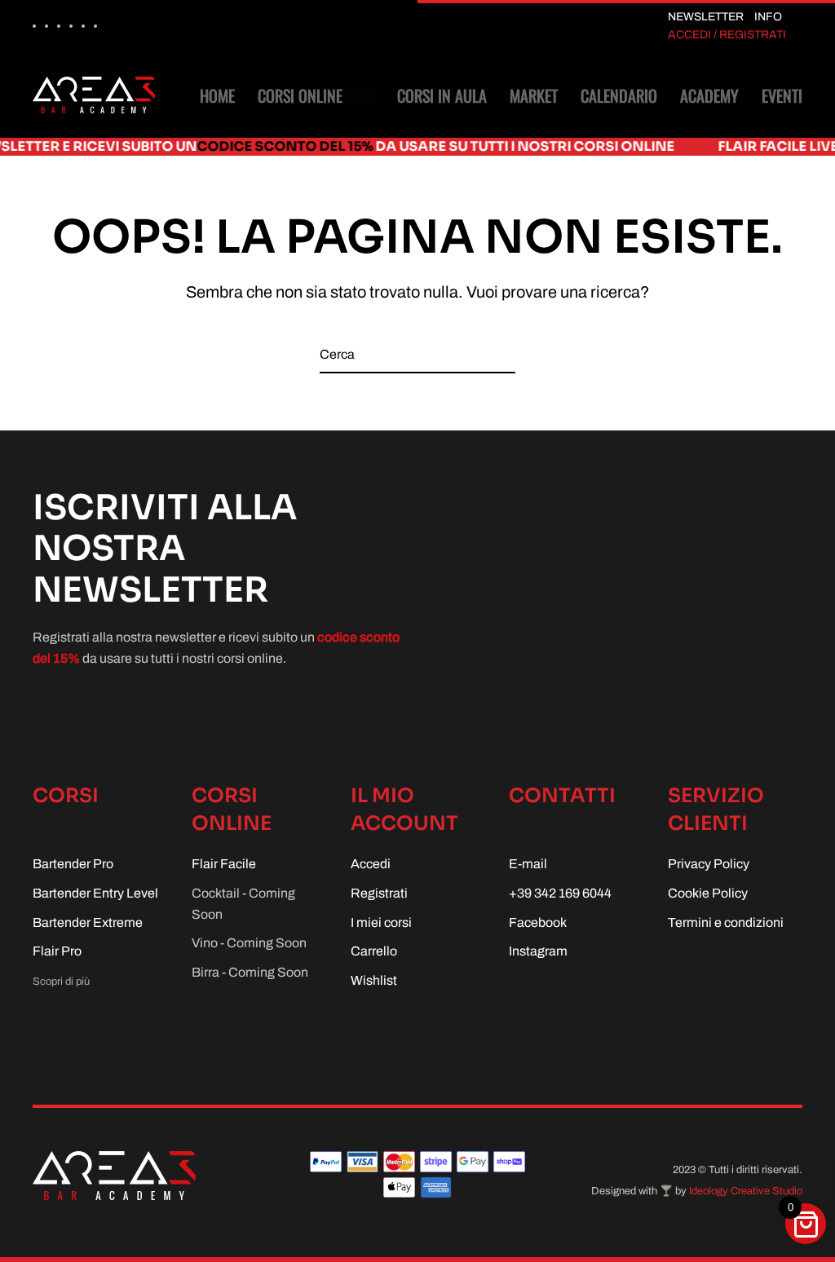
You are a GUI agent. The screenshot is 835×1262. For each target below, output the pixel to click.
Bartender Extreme (88, 922)
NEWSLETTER (706, 17)
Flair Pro (57, 951)
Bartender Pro (73, 864)
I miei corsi (381, 922)
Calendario (619, 95)
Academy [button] (709, 95)
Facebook (538, 922)
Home (217, 95)
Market (534, 95)
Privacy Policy (708, 864)
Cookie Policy (708, 893)
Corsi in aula (442, 95)
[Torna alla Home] (94, 95)
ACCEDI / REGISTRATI (727, 35)
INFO (768, 17)
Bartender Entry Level (95, 893)
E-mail (528, 864)
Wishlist (374, 980)
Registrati (379, 893)
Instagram (538, 951)
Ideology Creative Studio (745, 1191)
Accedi (371, 864)
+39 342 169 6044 (560, 893)
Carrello (374, 951)
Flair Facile (240, 864)
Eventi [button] (782, 95)
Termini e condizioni (726, 922)
